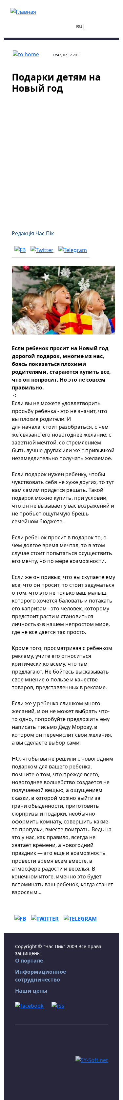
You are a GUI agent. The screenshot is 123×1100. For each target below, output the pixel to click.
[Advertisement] (61, 157)
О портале (29, 960)
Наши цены (31, 990)
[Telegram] (72, 249)
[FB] (20, 249)
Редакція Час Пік (33, 233)
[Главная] (23, 11)
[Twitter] (42, 249)
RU (79, 26)
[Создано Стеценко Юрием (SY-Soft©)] (91, 1059)
